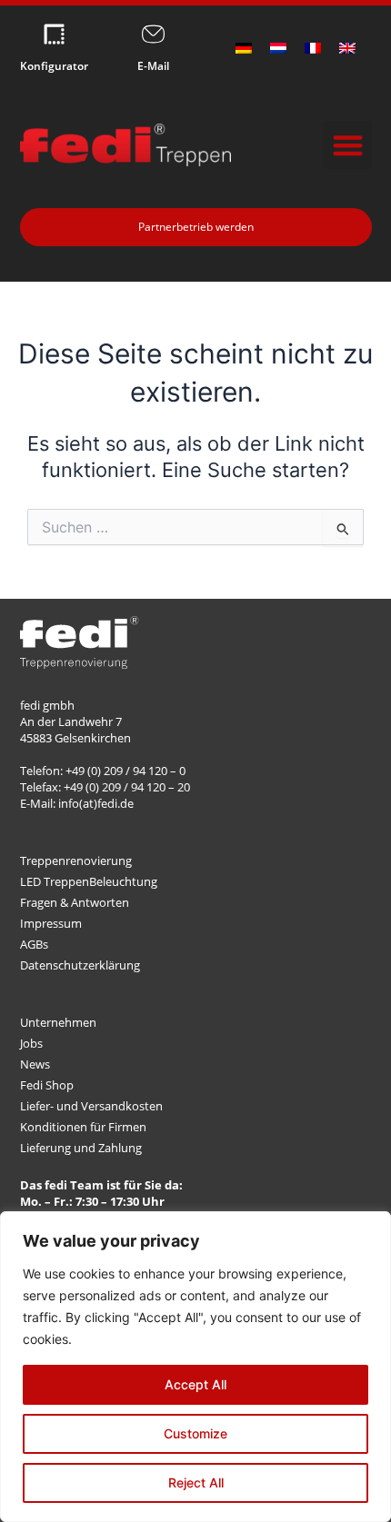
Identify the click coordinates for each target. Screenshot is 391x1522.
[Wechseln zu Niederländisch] (278, 48)
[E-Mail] (153, 34)
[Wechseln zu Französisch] (313, 48)
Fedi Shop (47, 1085)
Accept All (195, 1384)
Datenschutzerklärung (80, 965)
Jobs (31, 1043)
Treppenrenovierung (76, 860)
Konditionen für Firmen (83, 1127)
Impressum (51, 923)
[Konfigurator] (54, 34)
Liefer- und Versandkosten (91, 1106)
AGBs (34, 944)
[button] (348, 145)
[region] (195, 1366)
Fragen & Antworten (74, 902)
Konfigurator (54, 66)
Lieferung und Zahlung (81, 1147)
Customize (195, 1433)
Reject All (196, 1482)
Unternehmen (58, 1022)
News (35, 1064)
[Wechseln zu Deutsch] (243, 48)
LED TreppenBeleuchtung (88, 881)
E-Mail (153, 66)
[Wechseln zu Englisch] (347, 48)
